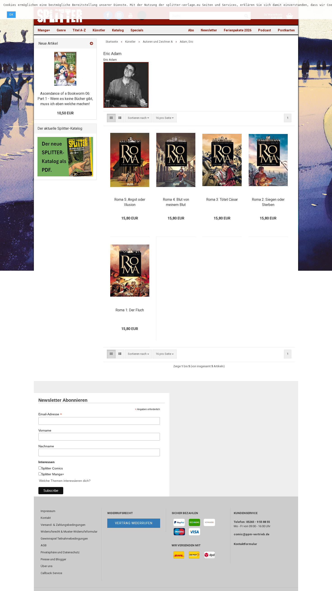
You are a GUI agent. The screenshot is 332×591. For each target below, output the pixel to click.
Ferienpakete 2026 (237, 30)
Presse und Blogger (53, 559)
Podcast (264, 30)
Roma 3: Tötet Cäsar (222, 199)
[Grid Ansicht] (111, 118)
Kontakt (46, 517)
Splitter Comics (52, 468)
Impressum (48, 511)
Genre (61, 30)
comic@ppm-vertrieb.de (251, 534)
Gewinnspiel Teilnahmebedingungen (64, 538)
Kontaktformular (245, 544)
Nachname (46, 446)
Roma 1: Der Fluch (129, 310)
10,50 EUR (65, 113)
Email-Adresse (50, 414)
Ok (11, 14)
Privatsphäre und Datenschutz (60, 552)
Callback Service (51, 573)
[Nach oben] (319, 584)
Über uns (46, 566)
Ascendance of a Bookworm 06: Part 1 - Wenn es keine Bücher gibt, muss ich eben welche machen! (65, 98)
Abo (191, 30)
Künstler (99, 30)
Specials (137, 30)
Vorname (44, 430)
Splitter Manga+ (52, 474)
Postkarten (286, 30)
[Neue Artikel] (91, 43)
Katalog (118, 30)
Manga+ (44, 30)
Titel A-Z (79, 30)
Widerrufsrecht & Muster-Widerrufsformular (69, 531)
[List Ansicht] (119, 118)
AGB (44, 545)
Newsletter (209, 30)
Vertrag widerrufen (133, 523)
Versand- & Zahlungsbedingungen (63, 524)
